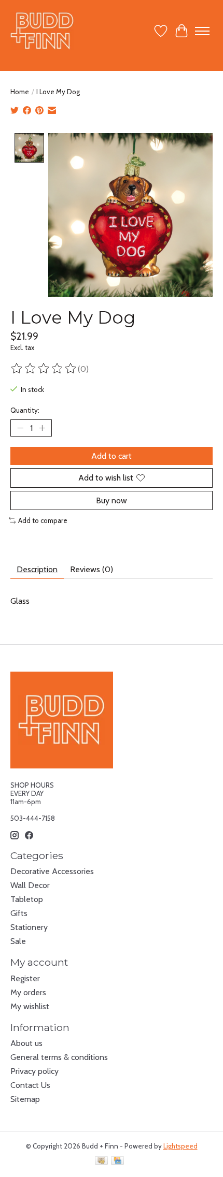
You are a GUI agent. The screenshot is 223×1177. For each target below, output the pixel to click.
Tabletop (26, 899)
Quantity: (24, 410)
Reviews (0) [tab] (91, 569)
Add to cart (111, 456)
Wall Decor (30, 885)
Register (25, 978)
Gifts (18, 913)
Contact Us (30, 1085)
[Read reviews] (44, 368)
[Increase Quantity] (42, 428)
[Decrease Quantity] (20, 428)
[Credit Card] (117, 1161)
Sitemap (25, 1099)
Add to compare (42, 520)
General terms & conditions (59, 1057)
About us (26, 1043)
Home (19, 92)
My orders (28, 992)
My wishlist (29, 1006)
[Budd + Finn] (42, 30)
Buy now (111, 500)
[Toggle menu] (202, 31)
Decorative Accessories (52, 871)
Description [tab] (37, 569)
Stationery (29, 927)
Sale (18, 941)
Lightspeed (180, 1146)
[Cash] (101, 1161)
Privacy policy (34, 1071)
